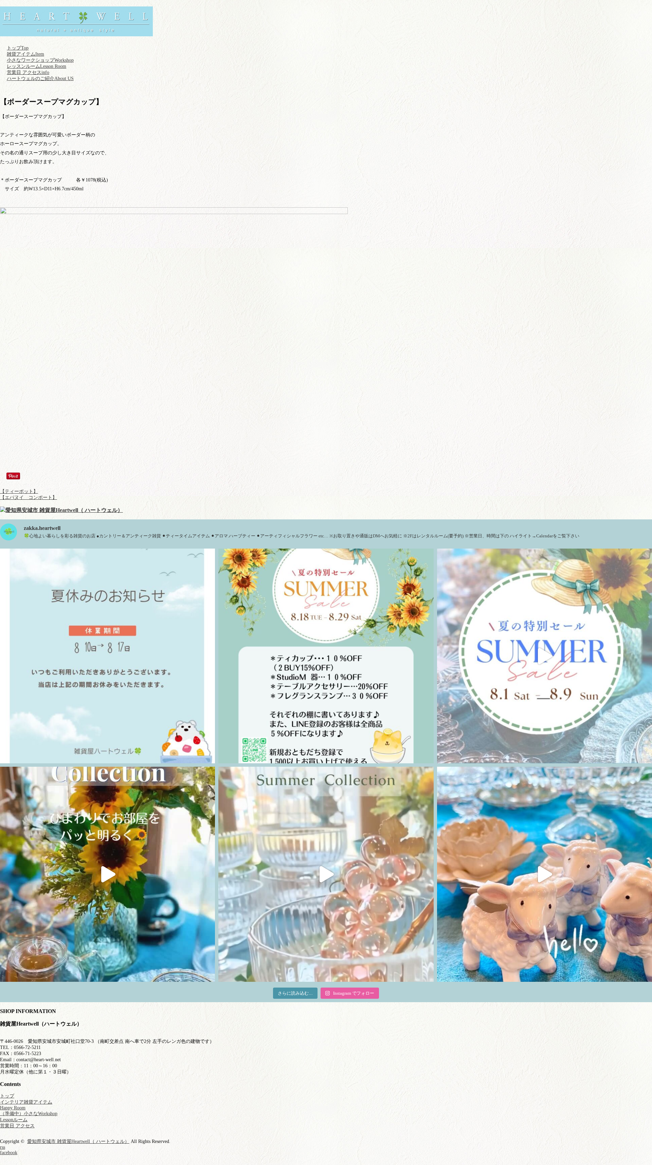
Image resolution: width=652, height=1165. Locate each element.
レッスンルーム (36, 66)
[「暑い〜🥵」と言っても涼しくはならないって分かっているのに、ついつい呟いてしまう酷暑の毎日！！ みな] (107, 874)
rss (2, 1147)
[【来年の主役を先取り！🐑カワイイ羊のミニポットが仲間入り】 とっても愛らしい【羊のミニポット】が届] (544, 874)
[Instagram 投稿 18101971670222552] (107, 656)
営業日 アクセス (28, 72)
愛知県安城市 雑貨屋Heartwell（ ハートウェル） (78, 1141)
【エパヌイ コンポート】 (28, 497)
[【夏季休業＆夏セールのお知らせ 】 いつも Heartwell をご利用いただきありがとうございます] (325, 656)
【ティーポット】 (19, 491)
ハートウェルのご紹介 (40, 78)
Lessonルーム (14, 1119)
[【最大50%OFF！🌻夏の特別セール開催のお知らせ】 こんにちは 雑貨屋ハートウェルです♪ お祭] (544, 656)
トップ (18, 48)
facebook (8, 1152)
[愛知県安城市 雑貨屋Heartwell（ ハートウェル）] (76, 33)
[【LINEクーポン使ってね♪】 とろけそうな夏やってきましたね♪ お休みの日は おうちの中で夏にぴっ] (325, 874)
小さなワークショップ (40, 60)
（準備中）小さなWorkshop (28, 1113)
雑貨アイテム (25, 54)
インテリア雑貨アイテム (26, 1102)
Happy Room (12, 1107)
